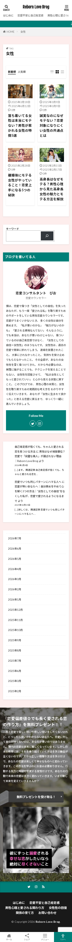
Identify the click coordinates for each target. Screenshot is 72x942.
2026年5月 (14, 558)
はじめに (8, 15)
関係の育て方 (25, 913)
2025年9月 (14, 640)
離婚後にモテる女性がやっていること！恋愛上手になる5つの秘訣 (20, 185)
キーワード (12, 228)
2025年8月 (14, 650)
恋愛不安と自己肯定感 (30, 15)
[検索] (47, 236)
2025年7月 (14, 660)
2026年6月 (14, 548)
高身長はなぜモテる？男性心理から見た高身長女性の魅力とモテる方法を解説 (51, 189)
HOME (10, 31)
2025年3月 (14, 681)
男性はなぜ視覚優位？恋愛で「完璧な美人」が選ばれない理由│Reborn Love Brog (40, 456)
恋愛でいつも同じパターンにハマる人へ (38, 481)
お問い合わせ (47, 913)
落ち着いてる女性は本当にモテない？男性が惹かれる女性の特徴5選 (20, 126)
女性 (23, 31)
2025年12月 (15, 609)
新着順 (12, 71)
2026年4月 (14, 569)
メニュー (45, 939)
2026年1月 (14, 599)
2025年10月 (15, 630)
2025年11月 (15, 620)
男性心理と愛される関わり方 (24, 908)
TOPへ (63, 939)
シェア (27, 939)
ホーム (9, 939)
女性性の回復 (58, 908)
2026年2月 (14, 589)
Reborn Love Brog (36, 7)
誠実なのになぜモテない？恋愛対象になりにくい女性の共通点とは (51, 126)
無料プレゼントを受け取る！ (36, 797)
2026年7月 (14, 538)
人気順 (22, 71)
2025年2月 (14, 691)
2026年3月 (14, 579)
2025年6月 (14, 671)
